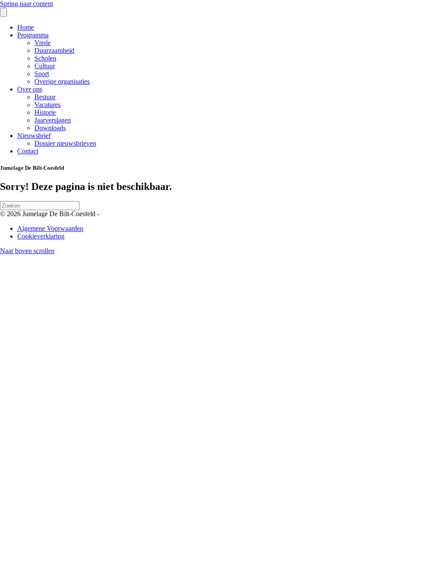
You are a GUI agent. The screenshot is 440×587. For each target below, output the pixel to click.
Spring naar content (26, 3)
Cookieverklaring (40, 236)
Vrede (42, 42)
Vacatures (47, 104)
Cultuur (44, 66)
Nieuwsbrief (34, 135)
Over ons (29, 89)
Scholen (45, 58)
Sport (41, 73)
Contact (27, 151)
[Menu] (3, 12)
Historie (45, 112)
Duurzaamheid (54, 50)
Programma (33, 35)
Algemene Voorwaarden (50, 228)
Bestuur (44, 97)
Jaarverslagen (52, 120)
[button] (27, 250)
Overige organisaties (62, 81)
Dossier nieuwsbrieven (65, 143)
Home (25, 27)
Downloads (50, 127)
